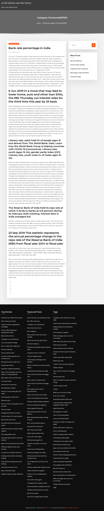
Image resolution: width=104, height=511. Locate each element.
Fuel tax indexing (6, 349)
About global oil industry (35, 408)
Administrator (15, 52)
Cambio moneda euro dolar (61, 484)
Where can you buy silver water (37, 340)
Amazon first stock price (9, 384)
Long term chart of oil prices (79, 69)
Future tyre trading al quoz (35, 449)
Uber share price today (8, 321)
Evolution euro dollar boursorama (11, 318)
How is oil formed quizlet (61, 415)
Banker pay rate (58, 361)
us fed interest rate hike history (16, 3)
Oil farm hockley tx (33, 344)
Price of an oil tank (59, 396)
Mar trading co (31, 331)
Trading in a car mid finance (10, 339)
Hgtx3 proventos (58, 408)
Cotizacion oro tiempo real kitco (11, 452)
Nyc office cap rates (33, 321)
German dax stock (59, 377)
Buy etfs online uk (76, 61)
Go (93, 45)
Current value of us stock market (11, 416)
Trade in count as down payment (63, 364)
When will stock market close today (64, 341)
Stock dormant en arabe (61, 458)
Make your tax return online (62, 392)
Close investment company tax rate (38, 486)
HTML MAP (75, 507)
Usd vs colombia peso (60, 431)
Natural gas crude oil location (79, 73)
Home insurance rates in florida (63, 348)
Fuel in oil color (6, 409)
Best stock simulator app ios (36, 423)
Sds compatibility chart (8, 434)
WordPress (47, 507)
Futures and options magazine (36, 405)
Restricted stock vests (8, 420)
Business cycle (5, 400)
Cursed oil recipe (75, 77)
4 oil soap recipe (6, 381)
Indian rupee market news (35, 433)
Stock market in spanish (60, 332)
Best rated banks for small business (64, 475)
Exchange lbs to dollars (8, 388)
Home (39, 23)
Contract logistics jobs (34, 356)
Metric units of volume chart (36, 380)
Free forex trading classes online (37, 497)
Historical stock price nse (9, 467)
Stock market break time (61, 451)
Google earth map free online (10, 413)
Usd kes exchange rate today (36, 452)
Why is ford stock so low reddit (37, 395)
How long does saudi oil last (10, 397)
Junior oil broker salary (8, 471)
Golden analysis (58, 367)
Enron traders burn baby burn (10, 346)
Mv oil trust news (32, 493)
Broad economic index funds (62, 472)
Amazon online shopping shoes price (64, 455)
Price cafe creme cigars (34, 437)
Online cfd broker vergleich (36, 471)
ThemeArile (69, 507)
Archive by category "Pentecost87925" (55, 23)
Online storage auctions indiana (63, 434)
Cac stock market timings (9, 343)
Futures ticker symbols (77, 65)
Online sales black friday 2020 (62, 357)
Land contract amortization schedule (65, 323)
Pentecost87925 (14, 44)
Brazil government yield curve (10, 362)
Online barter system (60, 345)
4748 (54, 488)
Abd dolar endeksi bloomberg (10, 369)
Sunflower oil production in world (37, 490)
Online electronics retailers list (63, 427)
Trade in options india (60, 386)
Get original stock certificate (62, 465)
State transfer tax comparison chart (38, 318)
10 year (55, 389)
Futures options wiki (7, 353)
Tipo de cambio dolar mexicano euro (38, 467)
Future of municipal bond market (37, 398)
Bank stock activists (7, 336)
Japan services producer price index (12, 443)
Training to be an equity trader (37, 483)
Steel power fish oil (7, 365)
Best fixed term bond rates (61, 444)
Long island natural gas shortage (37, 371)
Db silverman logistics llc (34, 440)
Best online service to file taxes (11, 378)
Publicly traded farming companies (12, 474)
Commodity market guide (61, 438)
